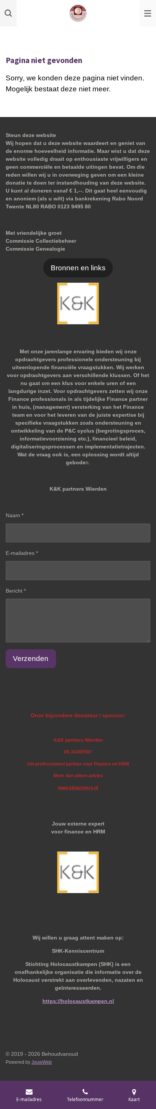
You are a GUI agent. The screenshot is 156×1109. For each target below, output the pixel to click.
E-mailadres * (22, 553)
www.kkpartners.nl (78, 787)
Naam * (14, 515)
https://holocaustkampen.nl (78, 1001)
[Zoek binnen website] (8, 13)
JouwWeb (41, 1062)
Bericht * (16, 591)
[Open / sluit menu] (147, 13)
